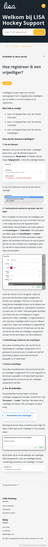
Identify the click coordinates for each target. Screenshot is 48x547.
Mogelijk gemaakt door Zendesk (34, 545)
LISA (6, 46)
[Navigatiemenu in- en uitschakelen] (43, 6)
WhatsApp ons (8, 534)
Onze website (8, 506)
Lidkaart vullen (26, 46)
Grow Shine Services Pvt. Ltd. (31, 538)
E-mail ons (6, 530)
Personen (14, 46)
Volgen (7, 83)
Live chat (6, 527)
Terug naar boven (9, 485)
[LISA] (16, 9)
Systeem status (8, 513)
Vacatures (6, 509)
